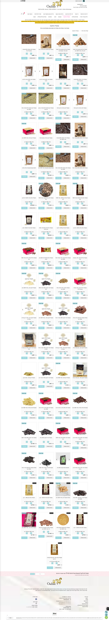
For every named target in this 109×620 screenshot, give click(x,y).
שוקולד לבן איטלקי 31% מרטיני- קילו (46, 49)
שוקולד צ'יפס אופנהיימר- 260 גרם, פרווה (46, 258)
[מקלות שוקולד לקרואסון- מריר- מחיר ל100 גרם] (29, 466)
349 (33, 235)
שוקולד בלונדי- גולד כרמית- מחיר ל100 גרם (63, 288)
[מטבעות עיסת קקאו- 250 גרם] (63, 466)
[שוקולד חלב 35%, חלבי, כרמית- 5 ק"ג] (63, 406)
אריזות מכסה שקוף (59, 14)
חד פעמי (76, 14)
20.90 (50, 265)
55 (50, 55)
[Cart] (23, 14)
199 (84, 235)
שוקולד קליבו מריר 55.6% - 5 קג (29, 228)
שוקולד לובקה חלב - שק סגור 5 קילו (80, 377)
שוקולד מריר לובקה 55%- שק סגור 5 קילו (29, 348)
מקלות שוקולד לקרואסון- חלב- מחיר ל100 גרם (80, 318)
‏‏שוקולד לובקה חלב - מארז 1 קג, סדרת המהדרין (63, 348)
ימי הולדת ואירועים (69, 14)
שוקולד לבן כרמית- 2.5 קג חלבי (63, 108)
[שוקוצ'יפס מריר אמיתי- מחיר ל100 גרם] (46, 466)
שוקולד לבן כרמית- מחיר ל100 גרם (29, 138)
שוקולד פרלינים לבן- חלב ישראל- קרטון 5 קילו (80, 288)
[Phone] (106, 612)
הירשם (80, 1)
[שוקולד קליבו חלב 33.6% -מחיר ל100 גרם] (80, 196)
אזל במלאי (68, 483)
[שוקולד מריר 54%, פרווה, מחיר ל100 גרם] (63, 436)
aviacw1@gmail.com (62, 602)
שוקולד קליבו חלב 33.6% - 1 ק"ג (80, 527)
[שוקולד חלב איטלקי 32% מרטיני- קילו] (80, 166)
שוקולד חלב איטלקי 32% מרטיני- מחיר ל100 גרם (63, 168)
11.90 (33, 443)
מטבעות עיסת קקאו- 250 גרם (63, 467)
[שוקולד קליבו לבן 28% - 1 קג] (29, 496)
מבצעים (59, 17)
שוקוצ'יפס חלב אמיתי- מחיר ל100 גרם (80, 407)
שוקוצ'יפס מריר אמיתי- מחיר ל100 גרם (46, 468)
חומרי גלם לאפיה (37, 14)
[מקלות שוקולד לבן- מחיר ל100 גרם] (63, 496)
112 (50, 443)
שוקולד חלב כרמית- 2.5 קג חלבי (80, 108)
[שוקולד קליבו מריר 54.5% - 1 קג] (46, 496)
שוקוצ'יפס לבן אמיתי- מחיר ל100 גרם (28, 407)
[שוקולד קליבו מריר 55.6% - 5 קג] (29, 226)
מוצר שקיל (75, 35)
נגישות (86, 602)
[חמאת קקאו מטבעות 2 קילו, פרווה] (29, 166)
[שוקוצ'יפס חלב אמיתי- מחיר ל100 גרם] (80, 406)
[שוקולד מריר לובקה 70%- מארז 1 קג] (46, 376)
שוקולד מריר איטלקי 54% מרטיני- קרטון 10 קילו (80, 80)
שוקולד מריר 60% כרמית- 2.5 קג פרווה (46, 80)
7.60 (33, 145)
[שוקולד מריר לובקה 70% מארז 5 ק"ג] (63, 78)
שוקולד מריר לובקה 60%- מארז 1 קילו (63, 317)
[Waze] (106, 615)
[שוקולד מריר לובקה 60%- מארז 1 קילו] (63, 316)
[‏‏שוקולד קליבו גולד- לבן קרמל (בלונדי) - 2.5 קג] (54, 556)
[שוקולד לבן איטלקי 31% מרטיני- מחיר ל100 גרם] (29, 103)
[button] (75, 60)
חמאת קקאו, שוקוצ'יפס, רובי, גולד (47, 28)
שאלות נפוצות (85, 606)
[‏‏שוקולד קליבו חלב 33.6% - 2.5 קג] (80, 226)
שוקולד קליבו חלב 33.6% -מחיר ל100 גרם (80, 198)
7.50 (84, 415)
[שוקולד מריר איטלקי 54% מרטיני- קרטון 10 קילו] (80, 74)
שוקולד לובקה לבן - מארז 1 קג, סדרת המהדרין (29, 318)
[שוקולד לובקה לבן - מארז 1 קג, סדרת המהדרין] (29, 316)
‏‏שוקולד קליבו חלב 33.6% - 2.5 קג (80, 228)
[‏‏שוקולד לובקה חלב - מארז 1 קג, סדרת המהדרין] (63, 346)
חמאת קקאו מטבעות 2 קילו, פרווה (29, 168)
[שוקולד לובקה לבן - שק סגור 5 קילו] (80, 346)
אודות (87, 599)
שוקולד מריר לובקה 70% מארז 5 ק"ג (63, 79)
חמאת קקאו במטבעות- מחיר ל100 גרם (46, 168)
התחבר (76, 1)
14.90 (50, 175)
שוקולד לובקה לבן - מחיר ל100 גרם (29, 288)
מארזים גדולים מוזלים (42, 17)
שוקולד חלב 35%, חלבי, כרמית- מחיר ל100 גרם (46, 408)
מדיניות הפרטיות (77, 575)
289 (84, 355)
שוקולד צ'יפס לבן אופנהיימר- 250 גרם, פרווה (46, 228)
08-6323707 (80, 4)
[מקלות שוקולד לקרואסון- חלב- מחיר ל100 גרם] (80, 316)
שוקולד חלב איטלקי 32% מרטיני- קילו (80, 168)
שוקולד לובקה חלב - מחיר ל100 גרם (46, 317)
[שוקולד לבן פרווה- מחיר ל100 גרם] (63, 376)
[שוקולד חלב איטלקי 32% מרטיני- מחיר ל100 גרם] (63, 162)
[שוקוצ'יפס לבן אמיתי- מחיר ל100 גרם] (29, 406)
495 (33, 55)
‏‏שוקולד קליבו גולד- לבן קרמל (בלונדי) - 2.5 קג (54, 558)
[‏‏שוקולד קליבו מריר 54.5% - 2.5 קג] (29, 196)
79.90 (50, 505)
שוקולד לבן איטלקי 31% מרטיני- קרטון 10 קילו (46, 108)
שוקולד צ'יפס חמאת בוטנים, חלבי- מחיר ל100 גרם (63, 528)
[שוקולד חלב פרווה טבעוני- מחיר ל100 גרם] (46, 196)
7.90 (50, 205)
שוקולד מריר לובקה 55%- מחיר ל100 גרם (46, 288)
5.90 (33, 115)
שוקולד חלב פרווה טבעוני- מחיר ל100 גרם (46, 198)
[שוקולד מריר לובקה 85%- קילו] (46, 436)
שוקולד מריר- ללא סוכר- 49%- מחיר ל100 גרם (80, 498)
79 (67, 325)
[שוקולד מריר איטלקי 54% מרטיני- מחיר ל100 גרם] (63, 133)
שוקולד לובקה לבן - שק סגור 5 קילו (80, 347)
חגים (55, 17)
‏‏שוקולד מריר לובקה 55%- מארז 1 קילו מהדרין (46, 348)
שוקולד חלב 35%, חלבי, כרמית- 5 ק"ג (63, 407)
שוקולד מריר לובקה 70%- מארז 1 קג (46, 377)
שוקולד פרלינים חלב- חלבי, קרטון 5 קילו (80, 258)
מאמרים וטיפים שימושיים (83, 605)
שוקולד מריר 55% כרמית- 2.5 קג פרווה (28, 80)
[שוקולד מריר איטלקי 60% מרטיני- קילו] (80, 136)
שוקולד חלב (61, 28)
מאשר (10, 617)
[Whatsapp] (106, 617)
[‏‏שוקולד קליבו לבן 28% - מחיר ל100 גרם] (63, 196)
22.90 (50, 235)
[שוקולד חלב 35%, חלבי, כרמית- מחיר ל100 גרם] (46, 406)
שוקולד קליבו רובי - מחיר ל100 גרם (29, 527)
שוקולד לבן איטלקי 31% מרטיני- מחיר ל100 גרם (29, 108)
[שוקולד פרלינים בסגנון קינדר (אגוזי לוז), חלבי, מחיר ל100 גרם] (80, 48)
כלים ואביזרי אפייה (84, 17)
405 (67, 85)
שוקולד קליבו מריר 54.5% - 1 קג (46, 497)
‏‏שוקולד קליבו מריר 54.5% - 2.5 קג (29, 198)
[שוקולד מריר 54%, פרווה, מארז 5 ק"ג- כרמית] (80, 436)
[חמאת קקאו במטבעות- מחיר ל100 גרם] (46, 166)
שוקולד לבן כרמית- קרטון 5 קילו (46, 138)
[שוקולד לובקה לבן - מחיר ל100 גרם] (29, 286)
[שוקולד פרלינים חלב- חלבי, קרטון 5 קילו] (80, 256)
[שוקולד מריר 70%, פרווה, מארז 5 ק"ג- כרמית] (80, 466)
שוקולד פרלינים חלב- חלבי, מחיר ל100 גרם (29, 258)
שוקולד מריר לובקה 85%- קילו (46, 437)
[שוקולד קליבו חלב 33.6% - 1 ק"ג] (80, 526)
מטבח (34, 17)
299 (33, 385)
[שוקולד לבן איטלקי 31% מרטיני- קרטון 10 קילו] (46, 103)
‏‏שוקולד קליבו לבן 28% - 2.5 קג (63, 228)
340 (67, 57)
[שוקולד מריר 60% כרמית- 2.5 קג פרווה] (46, 78)
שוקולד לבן (56, 28)
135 (33, 85)
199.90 (32, 205)
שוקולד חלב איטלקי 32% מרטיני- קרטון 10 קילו (28, 50)
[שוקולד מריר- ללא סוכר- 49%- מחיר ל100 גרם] (80, 496)
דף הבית (86, 596)
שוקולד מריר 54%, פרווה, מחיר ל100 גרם (63, 438)
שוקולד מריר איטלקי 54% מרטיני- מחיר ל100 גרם (63, 138)
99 (50, 383)
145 (50, 85)
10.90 (67, 295)
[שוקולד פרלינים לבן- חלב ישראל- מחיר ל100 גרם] (63, 256)
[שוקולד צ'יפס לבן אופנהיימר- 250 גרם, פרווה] (46, 226)
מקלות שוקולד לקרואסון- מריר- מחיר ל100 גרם (29, 468)
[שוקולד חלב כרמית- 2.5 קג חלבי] (80, 106)
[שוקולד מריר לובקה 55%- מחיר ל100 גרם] (46, 286)
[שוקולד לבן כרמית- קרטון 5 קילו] (46, 136)
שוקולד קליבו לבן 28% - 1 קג (29, 497)
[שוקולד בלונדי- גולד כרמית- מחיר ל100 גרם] (63, 286)
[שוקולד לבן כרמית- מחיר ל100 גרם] (29, 136)
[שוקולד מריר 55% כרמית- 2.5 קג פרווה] (29, 78)
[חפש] (21, 14)
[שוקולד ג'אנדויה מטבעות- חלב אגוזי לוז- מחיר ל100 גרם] (46, 526)
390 (84, 475)
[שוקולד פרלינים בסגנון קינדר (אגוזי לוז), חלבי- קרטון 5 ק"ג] (63, 48)
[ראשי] (54, 4)
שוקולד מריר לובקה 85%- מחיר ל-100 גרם (28, 438)
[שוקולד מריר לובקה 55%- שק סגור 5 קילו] (29, 346)
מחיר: (86, 57)
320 (84, 445)
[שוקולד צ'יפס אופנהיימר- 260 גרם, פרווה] (46, 256)
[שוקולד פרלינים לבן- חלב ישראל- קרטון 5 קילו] (80, 286)
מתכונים (50, 17)
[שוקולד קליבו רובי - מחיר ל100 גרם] (29, 526)
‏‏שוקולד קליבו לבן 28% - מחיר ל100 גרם (63, 198)
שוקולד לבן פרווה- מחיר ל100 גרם (63, 377)
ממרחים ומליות (75, 17)
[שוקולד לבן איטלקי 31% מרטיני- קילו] (46, 48)
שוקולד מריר (66, 28)
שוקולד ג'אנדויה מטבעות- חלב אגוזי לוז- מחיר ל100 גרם (46, 528)
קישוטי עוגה (29, 14)
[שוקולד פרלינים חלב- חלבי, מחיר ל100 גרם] (29, 256)
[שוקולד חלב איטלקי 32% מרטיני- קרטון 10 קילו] (29, 43)
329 (59, 565)
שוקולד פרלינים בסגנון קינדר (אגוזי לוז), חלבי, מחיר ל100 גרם (80, 50)
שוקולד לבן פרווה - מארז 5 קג (29, 377)
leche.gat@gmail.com (62, 603)
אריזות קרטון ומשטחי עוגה (48, 14)
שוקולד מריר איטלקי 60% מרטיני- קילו (80, 138)
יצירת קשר (86, 601)
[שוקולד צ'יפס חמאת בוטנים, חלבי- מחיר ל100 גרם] (63, 526)
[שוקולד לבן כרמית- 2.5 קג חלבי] (63, 106)
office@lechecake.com (59, 601)
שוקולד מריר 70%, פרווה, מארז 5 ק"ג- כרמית (80, 468)
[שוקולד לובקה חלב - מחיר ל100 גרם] (46, 316)
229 (33, 174)
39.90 (67, 475)
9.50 (67, 535)
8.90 (84, 57)
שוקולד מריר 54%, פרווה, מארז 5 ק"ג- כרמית (80, 438)
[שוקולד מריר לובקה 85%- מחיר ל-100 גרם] (29, 436)
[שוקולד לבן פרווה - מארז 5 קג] (29, 376)
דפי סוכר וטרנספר (84, 14)
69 (33, 325)
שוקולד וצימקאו (66, 17)
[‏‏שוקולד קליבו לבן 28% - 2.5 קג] (63, 226)
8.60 (84, 205)
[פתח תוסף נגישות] (108, 608)
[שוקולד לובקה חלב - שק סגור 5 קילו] (80, 376)
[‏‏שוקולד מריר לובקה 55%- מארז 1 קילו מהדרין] (46, 346)
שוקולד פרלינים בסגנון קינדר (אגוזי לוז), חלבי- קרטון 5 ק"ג (63, 50)
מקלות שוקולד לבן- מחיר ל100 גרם (63, 497)
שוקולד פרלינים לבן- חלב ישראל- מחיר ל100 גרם (63, 258)
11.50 (33, 535)
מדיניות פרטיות (85, 604)
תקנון (86, 598)
